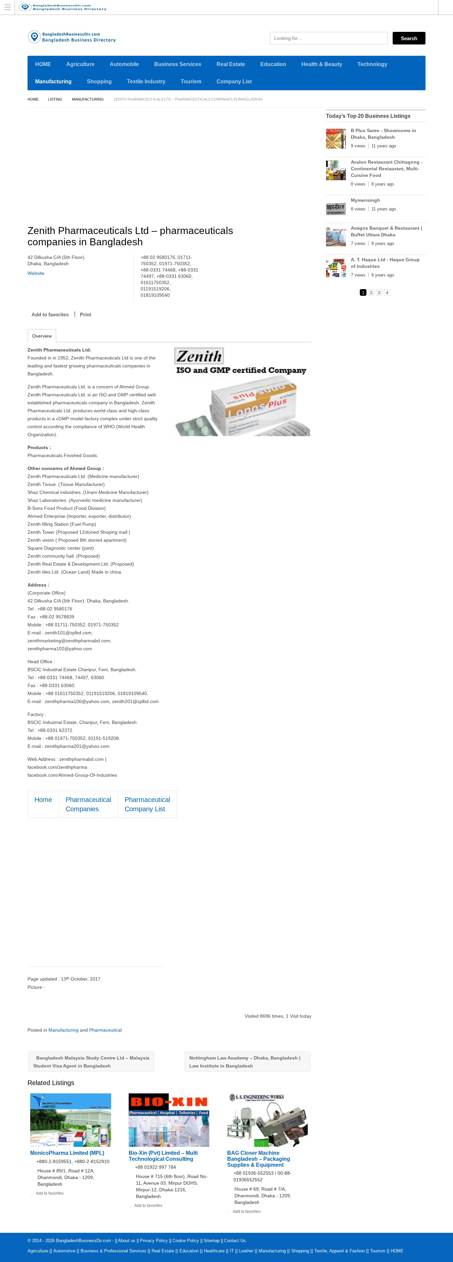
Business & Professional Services (113, 1250)
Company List (234, 81)
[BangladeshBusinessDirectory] (220, 7)
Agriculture (80, 64)
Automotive (64, 1250)
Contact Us (235, 1240)
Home (33, 99)
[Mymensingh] (336, 209)
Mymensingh (365, 200)
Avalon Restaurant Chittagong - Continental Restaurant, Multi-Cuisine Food (386, 168)
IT (232, 1250)
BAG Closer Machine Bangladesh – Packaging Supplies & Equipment (258, 1159)
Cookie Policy (185, 1240)
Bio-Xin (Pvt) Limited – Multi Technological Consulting (163, 1156)
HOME (43, 64)
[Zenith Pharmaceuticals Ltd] (242, 391)
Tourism (191, 81)
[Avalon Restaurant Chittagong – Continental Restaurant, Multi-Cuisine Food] (336, 171)
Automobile (124, 64)
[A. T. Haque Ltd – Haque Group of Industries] (336, 269)
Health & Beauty (321, 64)
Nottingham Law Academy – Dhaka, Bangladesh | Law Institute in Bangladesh (244, 1061)
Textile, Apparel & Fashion (339, 1250)
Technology (372, 64)
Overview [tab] (42, 336)
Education (273, 64)
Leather (246, 1250)
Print (85, 314)
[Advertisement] (173, 167)
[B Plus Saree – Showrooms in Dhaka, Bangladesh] (336, 140)
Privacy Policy (154, 1240)
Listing (55, 99)
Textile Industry (146, 81)
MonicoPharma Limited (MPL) (67, 1153)
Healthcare (214, 1250)
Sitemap (212, 1240)
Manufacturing (53, 81)
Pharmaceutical (105, 1030)
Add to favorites (50, 314)
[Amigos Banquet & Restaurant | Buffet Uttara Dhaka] (336, 237)
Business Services (177, 64)
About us (126, 1240)
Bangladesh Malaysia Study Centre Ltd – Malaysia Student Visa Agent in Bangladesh (91, 1061)
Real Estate (231, 64)
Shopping (99, 81)
